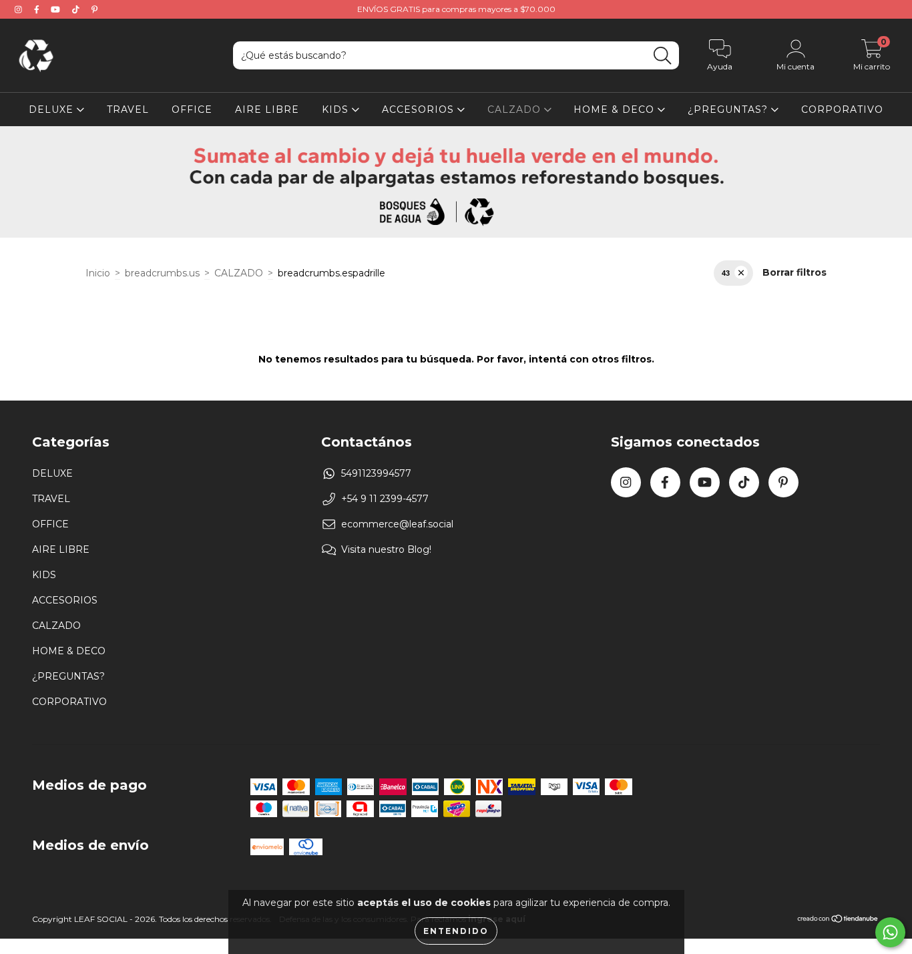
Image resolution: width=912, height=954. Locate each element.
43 (726, 273)
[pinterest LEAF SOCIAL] (94, 9)
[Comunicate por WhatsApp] (890, 932)
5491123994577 (376, 473)
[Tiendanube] (838, 920)
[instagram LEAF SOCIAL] (19, 9)
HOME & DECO (616, 109)
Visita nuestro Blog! (386, 549)
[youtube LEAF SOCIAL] (56, 9)
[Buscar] (662, 55)
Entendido (456, 931)
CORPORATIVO (842, 109)
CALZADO (515, 109)
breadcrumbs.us (162, 273)
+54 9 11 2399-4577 (385, 499)
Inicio (97, 273)
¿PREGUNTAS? (729, 109)
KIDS (337, 109)
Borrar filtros (794, 272)
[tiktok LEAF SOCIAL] (77, 9)
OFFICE (192, 109)
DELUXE (53, 109)
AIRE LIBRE (267, 109)
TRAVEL (128, 109)
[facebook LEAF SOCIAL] (38, 9)
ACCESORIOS (419, 109)
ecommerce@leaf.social (397, 524)
